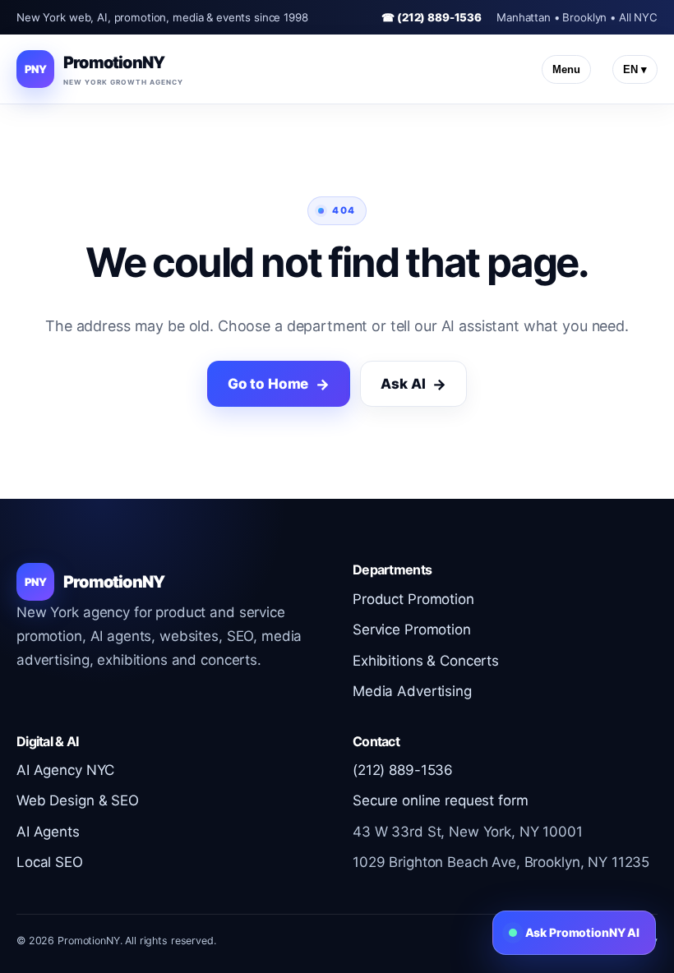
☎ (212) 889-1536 (431, 17)
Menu (566, 69)
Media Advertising (412, 691)
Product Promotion (413, 599)
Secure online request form (440, 800)
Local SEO (49, 862)
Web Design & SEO (77, 800)
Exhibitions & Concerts (426, 661)
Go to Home (268, 384)
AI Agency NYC (65, 770)
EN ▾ (635, 69)
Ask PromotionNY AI (582, 932)
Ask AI (403, 384)
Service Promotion (412, 629)
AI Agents (48, 831)
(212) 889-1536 (403, 770)
